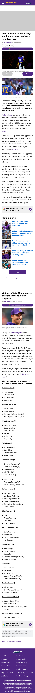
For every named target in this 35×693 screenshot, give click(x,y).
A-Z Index (4, 676)
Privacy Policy (21, 666)
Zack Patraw (8, 42)
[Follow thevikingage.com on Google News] (30, 209)
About (3, 656)
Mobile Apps (5, 662)
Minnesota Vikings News (14, 278)
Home (3, 278)
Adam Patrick (8, 302)
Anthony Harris (7, 115)
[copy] (12, 45)
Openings (19, 656)
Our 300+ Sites (21, 659)
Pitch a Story (5, 666)
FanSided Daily (21, 662)
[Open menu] (3, 3)
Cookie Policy (21, 669)
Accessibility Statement (24, 672)
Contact (4, 659)
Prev (7, 74)
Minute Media (10, 680)
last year (15, 149)
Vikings (4, 131)
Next (28, 74)
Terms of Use (6, 669)
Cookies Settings (22, 676)
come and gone (16, 333)
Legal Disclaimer (7, 672)
